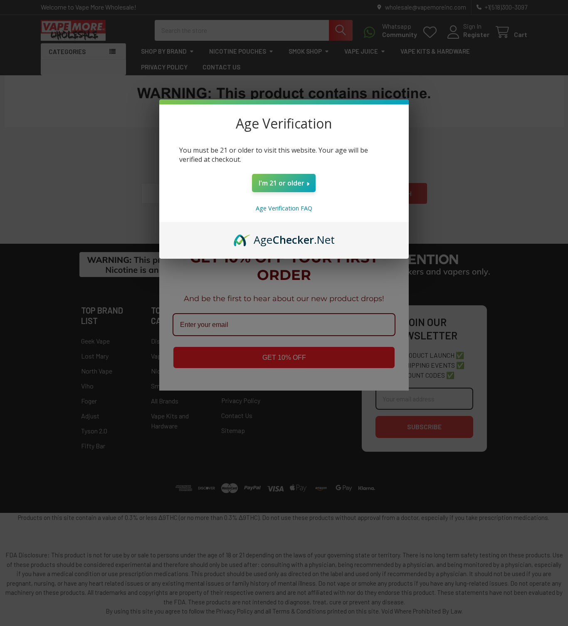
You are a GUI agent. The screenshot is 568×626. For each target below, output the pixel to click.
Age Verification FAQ (284, 208)
